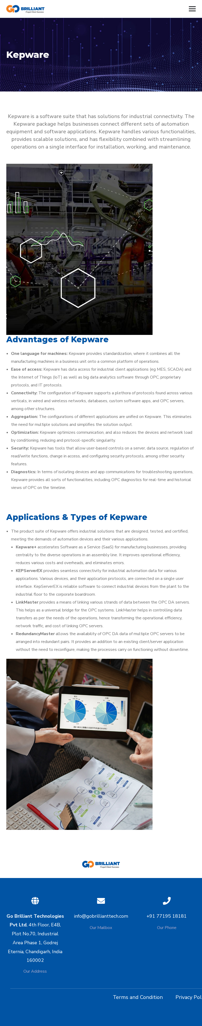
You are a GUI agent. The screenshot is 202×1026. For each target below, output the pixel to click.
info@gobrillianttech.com (101, 916)
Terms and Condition (138, 997)
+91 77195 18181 (167, 916)
